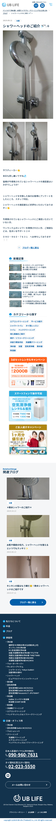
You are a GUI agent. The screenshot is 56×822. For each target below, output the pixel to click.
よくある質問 (42, 812)
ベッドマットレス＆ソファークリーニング (24, 714)
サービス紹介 (36, 321)
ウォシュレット (13, 731)
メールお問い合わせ (21, 784)
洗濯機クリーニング (15, 708)
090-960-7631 (23, 754)
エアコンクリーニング (19, 321)
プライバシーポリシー (17, 812)
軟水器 (39, 346)
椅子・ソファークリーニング (22, 338)
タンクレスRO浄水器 (17, 647)
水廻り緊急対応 (16, 342)
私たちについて (13, 621)
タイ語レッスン (32, 325)
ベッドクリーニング (26, 329)
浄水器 (13, 346)
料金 (8, 626)
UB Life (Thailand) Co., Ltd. (27, 820)
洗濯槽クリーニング (34, 342)
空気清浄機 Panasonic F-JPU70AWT (24, 693)
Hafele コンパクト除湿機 (19, 699)
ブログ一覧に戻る (30, 247)
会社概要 (31, 812)
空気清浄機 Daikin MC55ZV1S (21, 688)
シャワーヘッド (13, 675)
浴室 (20, 346)
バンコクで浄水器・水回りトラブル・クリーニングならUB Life (25, 10)
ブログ (5, 13)
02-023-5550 (21, 766)
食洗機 (10, 681)
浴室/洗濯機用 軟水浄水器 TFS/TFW (23, 652)
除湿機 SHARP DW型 (17, 702)
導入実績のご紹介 (17, 334)
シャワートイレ (16, 325)
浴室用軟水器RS (15, 672)
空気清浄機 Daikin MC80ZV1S (21, 690)
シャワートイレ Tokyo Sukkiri (21, 669)
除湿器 (13, 350)
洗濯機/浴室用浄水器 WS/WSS (21, 660)
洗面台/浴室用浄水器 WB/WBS (21, 658)
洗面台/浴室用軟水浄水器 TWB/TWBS (24, 655)
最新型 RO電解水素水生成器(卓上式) (23, 645)
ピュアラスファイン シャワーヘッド (23, 678)
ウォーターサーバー (15, 663)
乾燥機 (10, 705)
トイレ (13, 329)
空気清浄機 (29, 346)
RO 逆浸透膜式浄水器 (17, 650)
